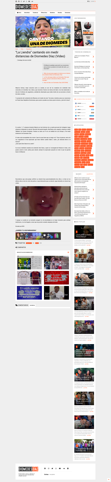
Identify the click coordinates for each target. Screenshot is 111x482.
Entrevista (81, 136)
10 (77, 446)
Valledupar (77, 150)
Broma (82, 167)
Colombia (77, 157)
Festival (76, 148)
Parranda (82, 148)
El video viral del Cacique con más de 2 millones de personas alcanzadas (29, 265)
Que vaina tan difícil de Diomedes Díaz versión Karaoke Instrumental (29, 295)
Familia (89, 139)
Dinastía (77, 134)
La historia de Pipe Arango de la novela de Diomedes (83, 401)
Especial (83, 132)
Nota (80, 129)
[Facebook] (19, 1)
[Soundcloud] (32, 1)
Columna (77, 155)
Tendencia (35, 12)
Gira (81, 157)
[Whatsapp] (26, 1)
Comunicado (84, 139)
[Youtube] (29, 1)
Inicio (19, 12)
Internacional (88, 148)
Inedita (88, 162)
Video (22, 49)
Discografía (83, 153)
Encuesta (90, 164)
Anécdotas (27, 12)
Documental (88, 150)
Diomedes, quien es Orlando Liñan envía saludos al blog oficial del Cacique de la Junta (56, 294)
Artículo (84, 129)
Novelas (60, 12)
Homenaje (89, 129)
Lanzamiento (84, 143)
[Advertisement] (68, 6)
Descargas (77, 167)
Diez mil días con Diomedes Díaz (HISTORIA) (56, 82)
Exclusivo (82, 134)
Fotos (76, 136)
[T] (16, 1)
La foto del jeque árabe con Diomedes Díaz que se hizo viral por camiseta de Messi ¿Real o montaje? (55, 78)
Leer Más (88, 245)
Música (87, 132)
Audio (82, 150)
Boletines (52, 12)
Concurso (77, 164)
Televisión (77, 139)
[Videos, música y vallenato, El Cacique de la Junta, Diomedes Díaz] (26, 8)
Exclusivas (67, 12)
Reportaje (77, 146)
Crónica (89, 141)
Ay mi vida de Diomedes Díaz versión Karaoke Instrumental (55, 280)
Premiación (86, 157)
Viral (81, 164)
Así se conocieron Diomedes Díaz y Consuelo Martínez (82, 306)
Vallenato (82, 155)
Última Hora (44, 12)
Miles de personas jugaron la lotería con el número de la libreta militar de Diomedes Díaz (56, 74)
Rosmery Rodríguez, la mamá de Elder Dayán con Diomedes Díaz (83, 282)
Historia (86, 136)
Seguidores (29, 49)
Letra (91, 155)
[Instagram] (21, 1)
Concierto (83, 141)
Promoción (84, 160)
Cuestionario (78, 162)
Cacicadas (77, 153)
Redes (88, 153)
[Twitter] (24, 1)
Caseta (87, 155)
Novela (90, 143)
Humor (83, 162)
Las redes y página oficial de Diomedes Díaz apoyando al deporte (29, 280)
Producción (77, 141)
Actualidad (89, 146)
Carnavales (90, 160)
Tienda (85, 164)
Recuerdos (77, 132)
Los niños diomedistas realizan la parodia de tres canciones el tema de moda (55, 264)
